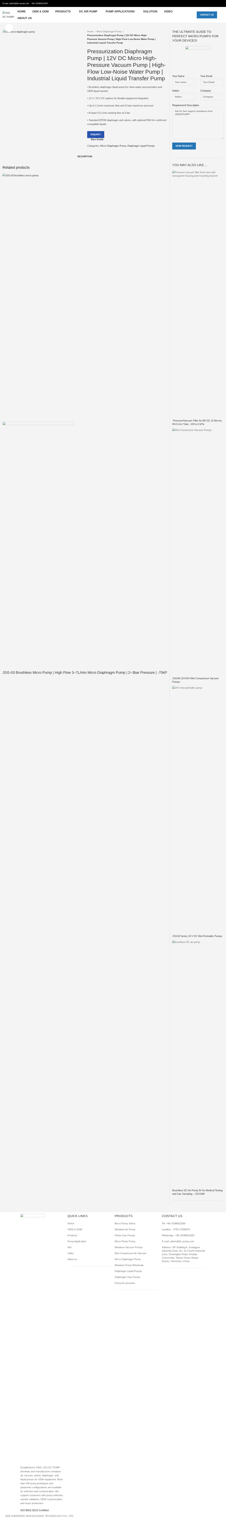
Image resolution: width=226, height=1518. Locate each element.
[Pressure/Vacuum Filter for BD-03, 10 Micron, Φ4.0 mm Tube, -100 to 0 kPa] (198, 294)
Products (72, 1235)
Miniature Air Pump (125, 1229)
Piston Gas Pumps (125, 1235)
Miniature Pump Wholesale (129, 1265)
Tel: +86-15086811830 (173, 1223)
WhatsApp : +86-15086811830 (178, 1235)
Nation (175, 90)
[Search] (222, 15)
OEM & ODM (75, 1229)
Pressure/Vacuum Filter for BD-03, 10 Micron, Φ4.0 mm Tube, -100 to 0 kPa (197, 422)
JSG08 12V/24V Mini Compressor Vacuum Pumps (195, 680)
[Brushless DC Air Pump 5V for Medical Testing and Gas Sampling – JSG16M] (198, 1064)
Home (90, 31)
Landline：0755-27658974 (176, 1229)
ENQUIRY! (95, 134)
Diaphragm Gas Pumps (127, 1277)
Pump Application (77, 1241)
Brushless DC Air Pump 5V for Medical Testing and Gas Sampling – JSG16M (197, 1192)
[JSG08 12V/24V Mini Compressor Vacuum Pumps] (198, 552)
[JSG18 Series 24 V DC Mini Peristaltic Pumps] (198, 809)
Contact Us (207, 15)
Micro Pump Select (125, 1223)
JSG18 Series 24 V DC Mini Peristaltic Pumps (197, 936)
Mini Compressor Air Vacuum (130, 1253)
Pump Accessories (125, 1283)
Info (69, 1247)
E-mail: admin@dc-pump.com (178, 1241)
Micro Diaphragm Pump (109, 31)
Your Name (178, 76)
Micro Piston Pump (125, 1241)
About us (72, 1259)
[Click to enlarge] (9, 28)
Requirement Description (185, 105)
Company (205, 90)
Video (71, 1253)
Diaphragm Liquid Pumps (141, 145)
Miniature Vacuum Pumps (129, 1247)
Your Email (206, 76)
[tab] (85, 156)
